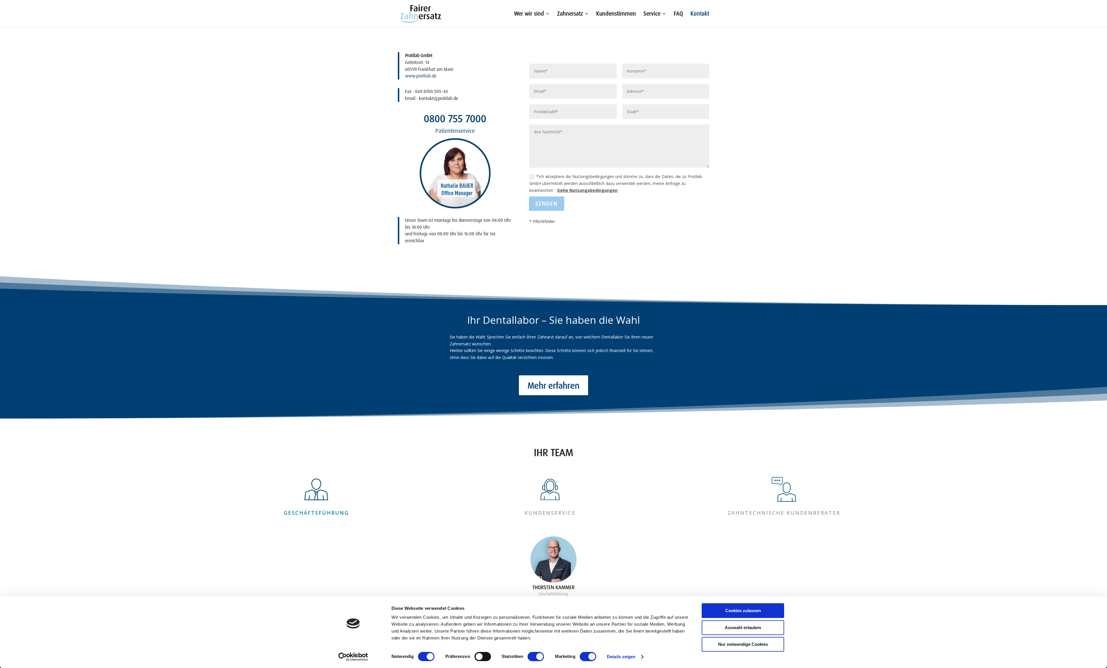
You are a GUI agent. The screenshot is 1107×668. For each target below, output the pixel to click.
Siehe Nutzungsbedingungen (587, 190)
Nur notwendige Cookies (743, 644)
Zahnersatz (570, 14)
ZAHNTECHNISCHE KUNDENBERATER (784, 512)
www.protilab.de (420, 76)
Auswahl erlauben (743, 627)
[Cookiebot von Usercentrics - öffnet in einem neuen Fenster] (353, 656)
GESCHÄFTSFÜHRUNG (316, 512)
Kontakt (699, 14)
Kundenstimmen (616, 14)
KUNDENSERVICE (550, 512)
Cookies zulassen (743, 610)
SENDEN (546, 203)
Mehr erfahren (553, 385)
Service (651, 14)
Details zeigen (621, 656)
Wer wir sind (529, 14)
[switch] (483, 656)
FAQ (678, 14)
